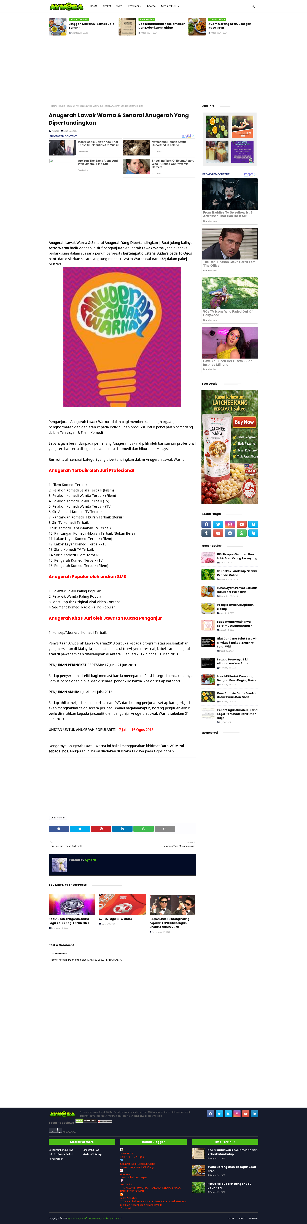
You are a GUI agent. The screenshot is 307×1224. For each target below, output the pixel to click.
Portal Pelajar (56, 1158)
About (242, 1218)
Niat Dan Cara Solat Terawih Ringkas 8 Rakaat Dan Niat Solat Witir (237, 642)
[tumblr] (206, 533)
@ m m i (125, 1174)
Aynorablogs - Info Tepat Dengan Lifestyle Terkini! (95, 1218)
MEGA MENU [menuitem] (168, 6)
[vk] (230, 533)
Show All (126, 1208)
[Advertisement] (153, 71)
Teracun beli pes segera (133, 1177)
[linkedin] (254, 1113)
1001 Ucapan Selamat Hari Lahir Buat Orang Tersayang (237, 556)
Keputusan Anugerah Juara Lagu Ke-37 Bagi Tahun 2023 (69, 921)
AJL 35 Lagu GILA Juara (115, 919)
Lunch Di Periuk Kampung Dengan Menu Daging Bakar (237, 678)
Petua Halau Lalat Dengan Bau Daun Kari (229, 1186)
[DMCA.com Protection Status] (86, 1122)
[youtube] (242, 524)
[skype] (253, 524)
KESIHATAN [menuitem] (134, 6)
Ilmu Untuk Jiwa (91, 1149)
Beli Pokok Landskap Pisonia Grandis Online (237, 573)
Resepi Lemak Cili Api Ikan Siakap (235, 607)
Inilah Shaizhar (128, 1198)
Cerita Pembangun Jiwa (61, 1149)
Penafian (253, 1218)
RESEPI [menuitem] (107, 6)
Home (54, 105)
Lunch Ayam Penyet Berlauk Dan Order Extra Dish (237, 590)
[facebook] (206, 524)
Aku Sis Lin (126, 1184)
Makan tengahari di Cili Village (137, 1167)
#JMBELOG (126, 1153)
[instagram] (230, 524)
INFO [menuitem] (119, 6)
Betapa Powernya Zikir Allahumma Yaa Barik (233, 661)
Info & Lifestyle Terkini (61, 1154)
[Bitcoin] (217, 127)
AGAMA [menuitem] (151, 6)
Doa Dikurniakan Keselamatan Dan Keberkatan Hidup (161, 26)
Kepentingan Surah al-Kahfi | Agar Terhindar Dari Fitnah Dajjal (237, 714)
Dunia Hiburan (66, 105)
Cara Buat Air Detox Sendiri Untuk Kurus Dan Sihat (236, 695)
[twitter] (218, 524)
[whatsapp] (242, 533)
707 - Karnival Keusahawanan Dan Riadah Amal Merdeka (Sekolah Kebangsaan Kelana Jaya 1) (153, 1203)
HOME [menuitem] (93, 6)
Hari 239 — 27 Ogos (132, 1157)
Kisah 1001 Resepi (92, 1154)
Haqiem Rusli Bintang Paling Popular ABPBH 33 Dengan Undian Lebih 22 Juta (169, 923)
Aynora (55, 130)
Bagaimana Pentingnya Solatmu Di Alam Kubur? (234, 624)
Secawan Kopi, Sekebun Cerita (137, 1163)
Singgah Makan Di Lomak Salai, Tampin (92, 26)
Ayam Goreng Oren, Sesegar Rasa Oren (229, 26)
